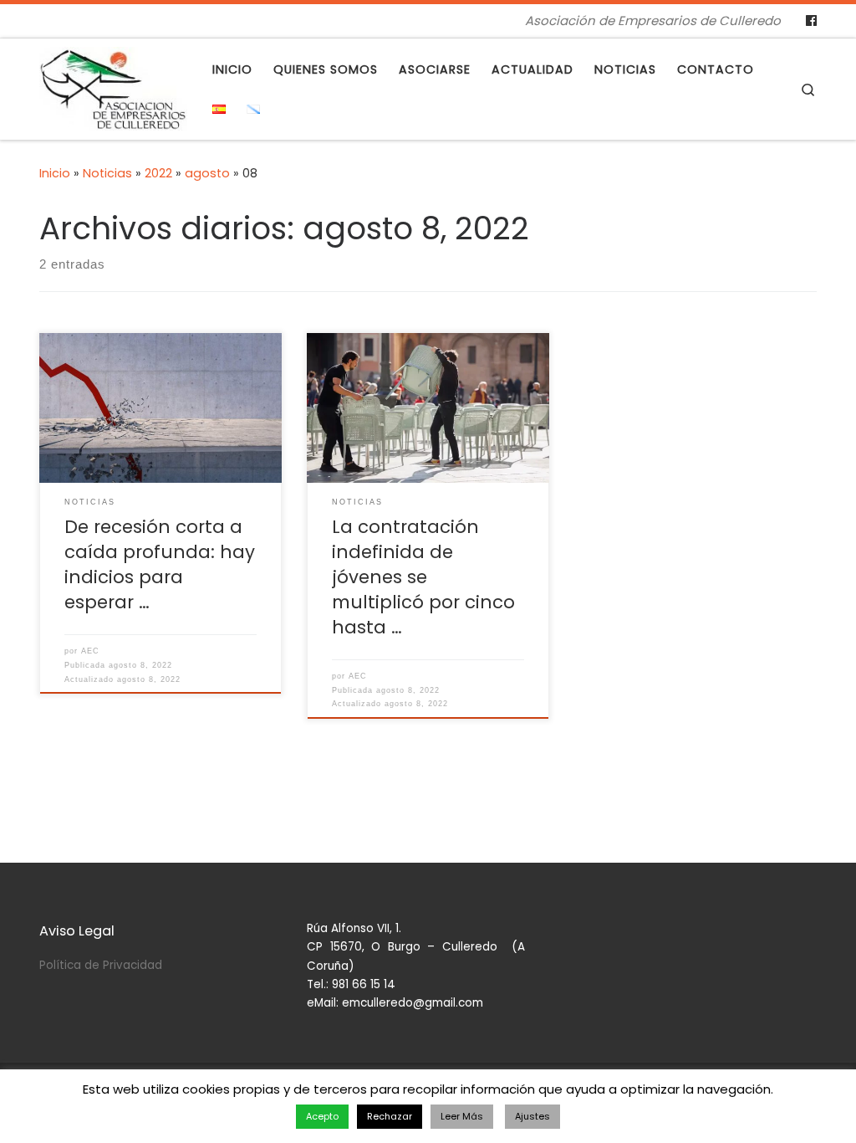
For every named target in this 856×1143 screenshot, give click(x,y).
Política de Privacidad (100, 965)
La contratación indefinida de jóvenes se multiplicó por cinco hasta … (423, 577)
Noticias (107, 173)
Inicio (54, 173)
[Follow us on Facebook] (811, 21)
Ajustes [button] (532, 1116)
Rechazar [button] (389, 1116)
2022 (158, 173)
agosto (207, 173)
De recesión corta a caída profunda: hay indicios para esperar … (159, 564)
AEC (90, 651)
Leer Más (462, 1116)
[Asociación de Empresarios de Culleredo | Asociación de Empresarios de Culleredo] (113, 86)
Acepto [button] (322, 1116)
